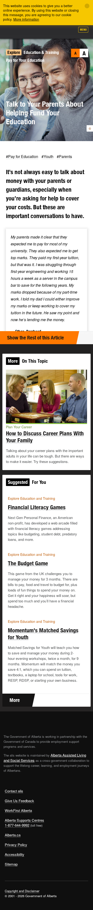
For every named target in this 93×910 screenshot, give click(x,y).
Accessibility (14, 854)
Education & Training (41, 52)
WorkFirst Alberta (18, 810)
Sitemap (11, 864)
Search (69, 31)
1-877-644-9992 (17, 825)
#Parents (64, 156)
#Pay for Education (22, 156)
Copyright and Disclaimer (22, 891)
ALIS (29, 32)
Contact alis (14, 790)
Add (46, 31)
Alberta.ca (13, 834)
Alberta (13, 31)
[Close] (87, 6)
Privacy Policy (16, 844)
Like (58, 31)
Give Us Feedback (19, 800)
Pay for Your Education (25, 60)
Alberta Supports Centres (24, 820)
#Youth (47, 156)
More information (26, 19)
